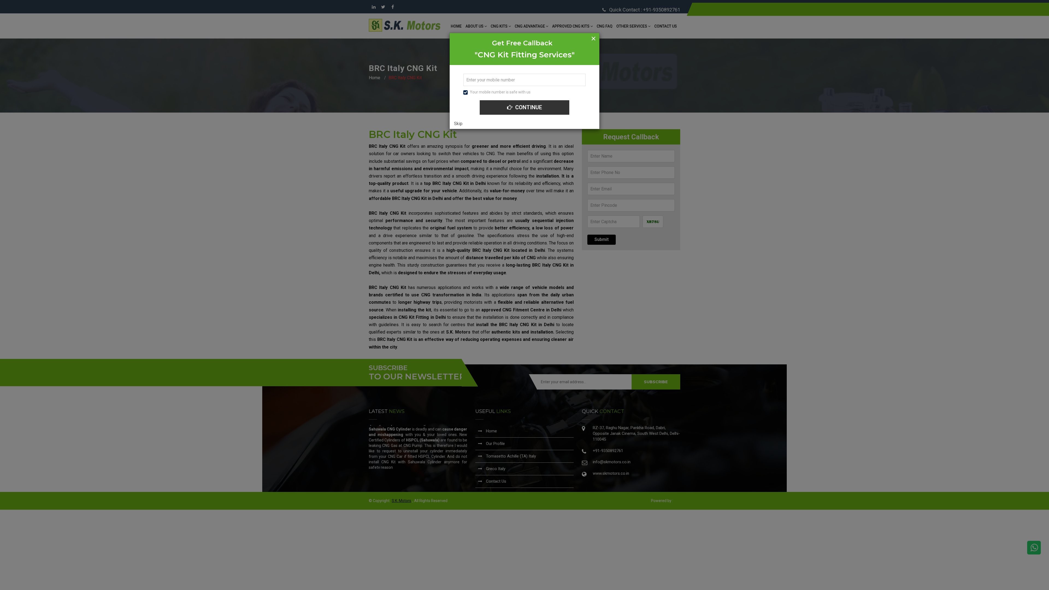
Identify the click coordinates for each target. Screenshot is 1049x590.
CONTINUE (528, 107)
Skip (458, 123)
